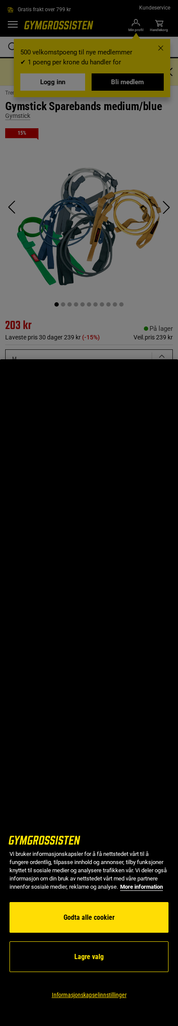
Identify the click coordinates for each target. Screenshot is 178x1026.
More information (141, 887)
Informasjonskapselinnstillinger (89, 994)
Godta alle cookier (89, 917)
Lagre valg (89, 957)
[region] (89, 692)
